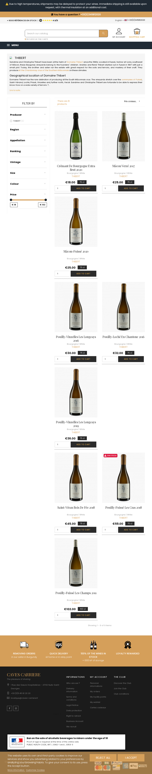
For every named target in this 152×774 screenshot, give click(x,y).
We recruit (71, 726)
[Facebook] (9, 708)
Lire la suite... (16, 90)
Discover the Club (122, 683)
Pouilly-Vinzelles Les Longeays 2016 (76, 338)
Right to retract (73, 715)
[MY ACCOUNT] (119, 30)
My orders (95, 691)
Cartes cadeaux (98, 707)
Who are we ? (73, 683)
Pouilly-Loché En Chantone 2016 (123, 337)
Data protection (74, 710)
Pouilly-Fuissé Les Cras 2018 (123, 507)
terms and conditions (71, 698)
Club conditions (121, 693)
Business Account (74, 721)
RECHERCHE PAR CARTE (37, 39)
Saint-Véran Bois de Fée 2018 (76, 507)
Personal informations (96, 685)
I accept (131, 758)
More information (16, 770)
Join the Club (120, 688)
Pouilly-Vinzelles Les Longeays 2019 (76, 424)
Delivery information (71, 690)
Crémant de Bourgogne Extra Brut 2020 (76, 168)
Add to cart (83, 188)
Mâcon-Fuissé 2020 (76, 251)
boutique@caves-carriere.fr (24, 698)
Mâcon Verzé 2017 (123, 166)
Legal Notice (72, 705)
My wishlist (95, 702)
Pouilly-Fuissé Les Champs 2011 (76, 593)
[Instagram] (16, 708)
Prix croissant (132, 101)
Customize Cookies (35, 770)
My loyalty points (98, 696)
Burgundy (30, 64)
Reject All (103, 758)
